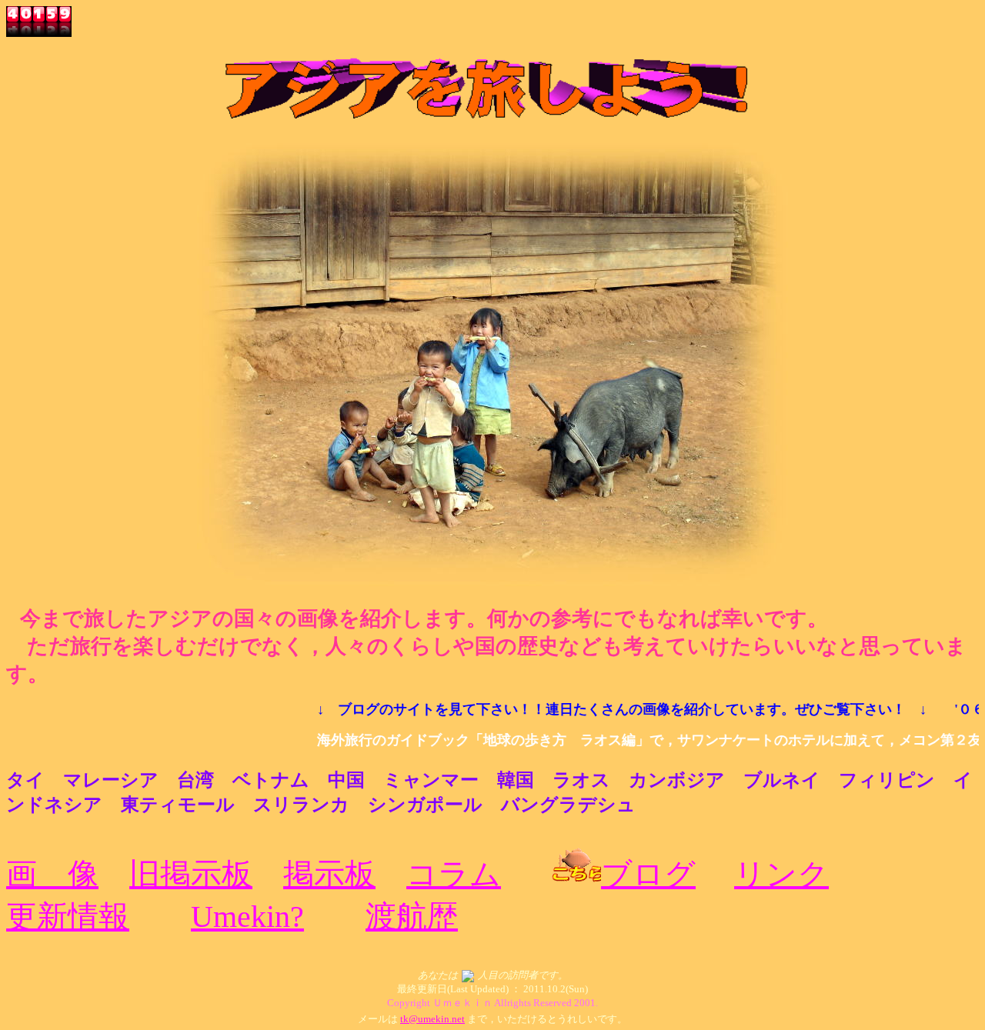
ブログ (648, 874)
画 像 (52, 874)
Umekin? (247, 916)
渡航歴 (412, 916)
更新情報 (67, 916)
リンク (781, 874)
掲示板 (329, 874)
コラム (453, 874)
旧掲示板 (190, 874)
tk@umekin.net (432, 1019)
